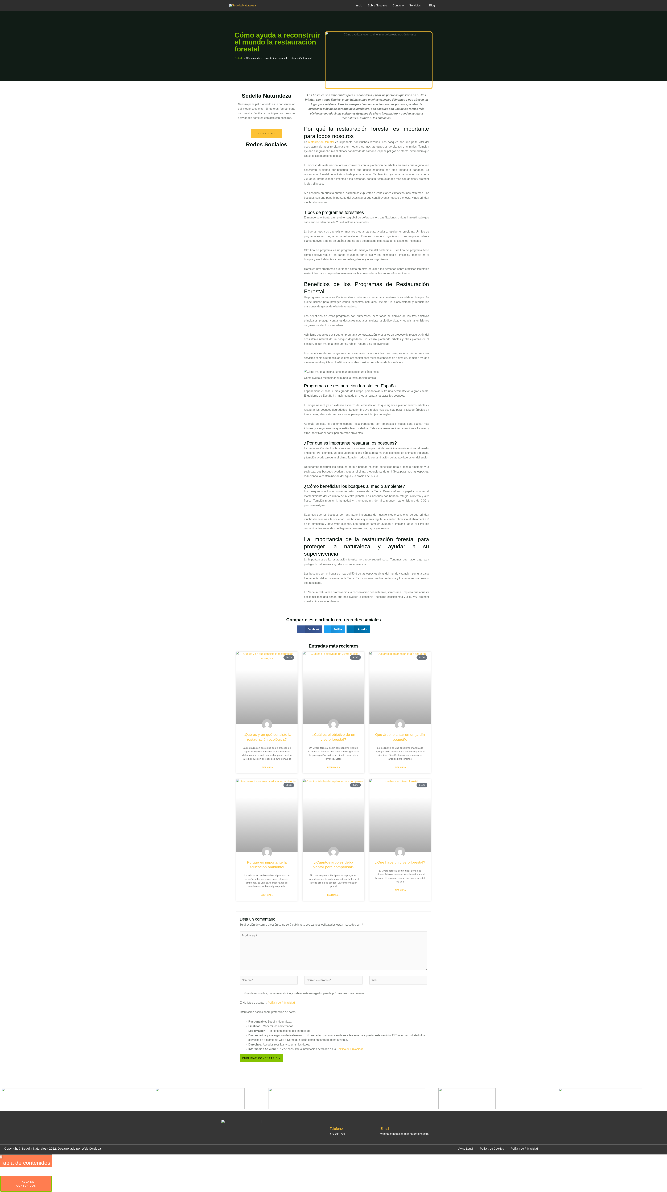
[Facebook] (225, 1139)
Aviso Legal (465, 1148)
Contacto (398, 5)
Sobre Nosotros (377, 5)
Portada (238, 58)
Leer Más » (267, 767)
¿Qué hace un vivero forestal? (400, 862)
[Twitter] (232, 1139)
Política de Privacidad (281, 1002)
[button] (309, 629)
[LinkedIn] (240, 1139)
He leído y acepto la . (268, 1002)
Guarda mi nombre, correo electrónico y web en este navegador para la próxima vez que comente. (304, 993)
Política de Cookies (492, 1148)
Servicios (415, 5)
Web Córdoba (91, 1148)
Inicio (359, 5)
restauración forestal (321, 142)
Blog (432, 5)
